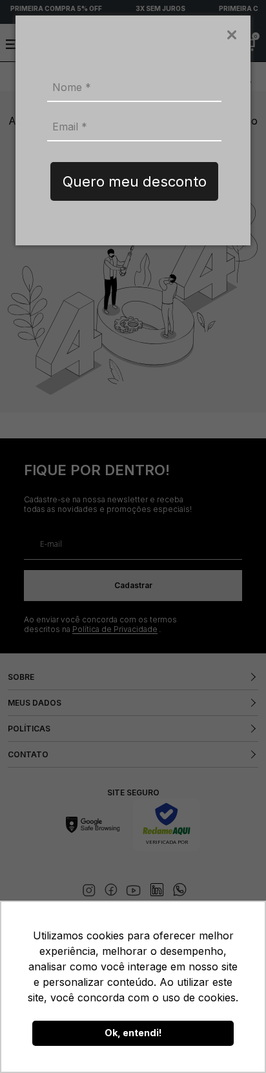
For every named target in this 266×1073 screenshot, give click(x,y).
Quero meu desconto (135, 181)
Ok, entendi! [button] (133, 1032)
